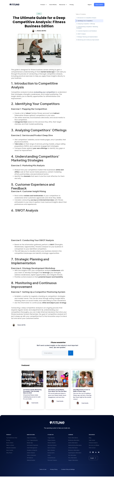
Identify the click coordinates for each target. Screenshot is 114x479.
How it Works (53, 4)
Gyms (49, 455)
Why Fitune (9, 452)
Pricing (72, 4)
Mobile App (30, 442)
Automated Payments (32, 445)
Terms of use (42, 469)
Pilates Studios (51, 440)
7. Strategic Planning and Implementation (87, 36)
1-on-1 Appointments (32, 440)
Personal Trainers (52, 460)
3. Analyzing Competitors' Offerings (85, 23)
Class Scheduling (31, 437)
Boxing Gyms (51, 452)
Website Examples (11, 447)
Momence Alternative (73, 450)
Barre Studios (51, 450)
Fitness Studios (52, 442)
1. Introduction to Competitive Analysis (86, 17)
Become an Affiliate (94, 445)
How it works (9, 450)
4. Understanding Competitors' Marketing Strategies (87, 27)
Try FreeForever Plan (11, 437)
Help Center (92, 440)
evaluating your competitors (44, 92)
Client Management (32, 447)
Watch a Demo (10, 445)
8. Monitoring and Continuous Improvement (87, 39)
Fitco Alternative (72, 457)
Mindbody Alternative (73, 440)
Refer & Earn (92, 447)
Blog (90, 437)
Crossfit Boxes (51, 457)
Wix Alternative (72, 455)
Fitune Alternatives (73, 437)
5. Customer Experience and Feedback (86, 31)
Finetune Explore (93, 442)
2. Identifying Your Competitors (84, 20)
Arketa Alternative (73, 447)
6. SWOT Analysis (81, 34)
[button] (43, 4)
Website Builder (31, 460)
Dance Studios (51, 447)
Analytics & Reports (32, 450)
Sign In (89, 4)
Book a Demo (99, 4)
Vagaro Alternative (73, 460)
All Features (30, 457)
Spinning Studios (52, 445)
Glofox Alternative (73, 442)
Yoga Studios (51, 437)
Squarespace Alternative (74, 452)
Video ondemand (31, 455)
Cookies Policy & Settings (68, 469)
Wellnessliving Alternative (75, 445)
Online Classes (31, 452)
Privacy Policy (53, 469)
